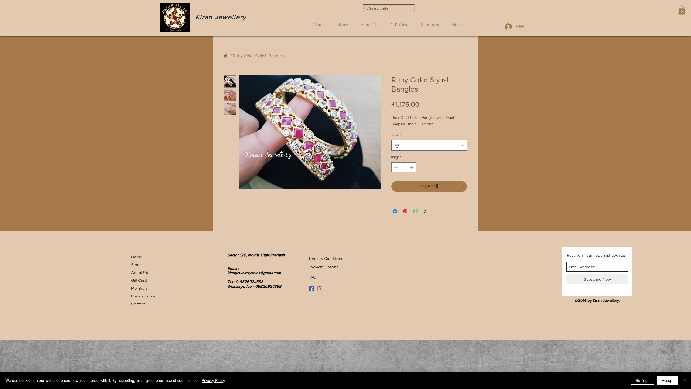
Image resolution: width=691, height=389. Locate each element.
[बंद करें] (684, 380)
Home (136, 256)
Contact (138, 303)
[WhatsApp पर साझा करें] (415, 211)
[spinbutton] (404, 167)
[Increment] (412, 167)
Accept (667, 380)
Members (139, 288)
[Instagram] (319, 288)
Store (136, 264)
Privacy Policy (143, 296)
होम (226, 55)
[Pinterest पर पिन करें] (405, 211)
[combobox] (429, 145)
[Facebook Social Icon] (311, 288)
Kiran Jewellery (220, 17)
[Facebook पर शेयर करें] (395, 211)
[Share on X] (425, 211)
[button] (682, 9)
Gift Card (139, 280)
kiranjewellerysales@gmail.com (254, 272)
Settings (642, 380)
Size (396, 135)
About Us (139, 272)
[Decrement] (395, 167)
